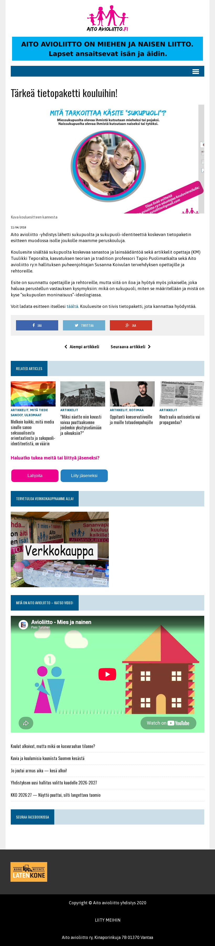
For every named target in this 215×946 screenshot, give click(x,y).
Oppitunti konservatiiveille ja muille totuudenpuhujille (131, 419)
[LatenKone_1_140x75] (28, 872)
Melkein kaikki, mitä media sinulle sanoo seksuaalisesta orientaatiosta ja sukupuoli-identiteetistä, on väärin (33, 433)
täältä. (73, 306)
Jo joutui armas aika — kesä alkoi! (39, 770)
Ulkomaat (33, 415)
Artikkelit (20, 410)
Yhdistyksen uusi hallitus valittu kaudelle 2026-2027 (54, 782)
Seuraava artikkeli (128, 346)
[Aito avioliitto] (107, 18)
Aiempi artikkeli (84, 346)
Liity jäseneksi (84, 475)
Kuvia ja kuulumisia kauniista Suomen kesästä (47, 758)
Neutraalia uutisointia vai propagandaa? (179, 419)
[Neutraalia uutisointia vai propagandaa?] (181, 402)
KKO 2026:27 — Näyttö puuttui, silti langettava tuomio (55, 795)
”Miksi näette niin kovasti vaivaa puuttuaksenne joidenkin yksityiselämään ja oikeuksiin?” (80, 425)
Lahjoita (35, 475)
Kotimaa (136, 410)
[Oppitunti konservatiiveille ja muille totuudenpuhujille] (132, 402)
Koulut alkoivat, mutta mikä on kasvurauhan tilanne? (53, 746)
